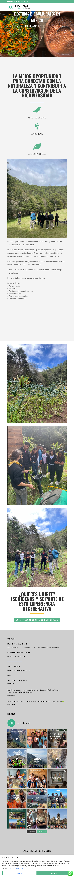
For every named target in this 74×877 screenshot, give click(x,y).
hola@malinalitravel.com (20, 670)
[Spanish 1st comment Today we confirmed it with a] (37, 778)
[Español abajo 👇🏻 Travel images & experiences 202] (57, 798)
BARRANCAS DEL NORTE (17, 681)
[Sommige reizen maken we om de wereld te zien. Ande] (57, 778)
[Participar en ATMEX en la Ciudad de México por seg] (16, 758)
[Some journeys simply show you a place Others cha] (16, 738)
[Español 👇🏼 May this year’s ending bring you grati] (16, 819)
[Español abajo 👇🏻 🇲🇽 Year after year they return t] (16, 798)
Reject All (19, 873)
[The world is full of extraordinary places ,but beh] (57, 738)
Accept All (54, 873)
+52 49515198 (15, 667)
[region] (37, 866)
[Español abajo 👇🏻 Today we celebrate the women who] (16, 778)
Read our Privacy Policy (16, 868)
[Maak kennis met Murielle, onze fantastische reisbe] (37, 758)
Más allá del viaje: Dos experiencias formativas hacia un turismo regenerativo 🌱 (35, 702)
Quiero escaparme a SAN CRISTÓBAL (37, 619)
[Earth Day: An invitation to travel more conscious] (57, 758)
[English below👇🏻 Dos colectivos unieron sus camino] (37, 819)
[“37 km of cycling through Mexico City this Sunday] (57, 819)
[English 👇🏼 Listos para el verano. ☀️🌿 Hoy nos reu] (37, 738)
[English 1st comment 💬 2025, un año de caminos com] (37, 798)
